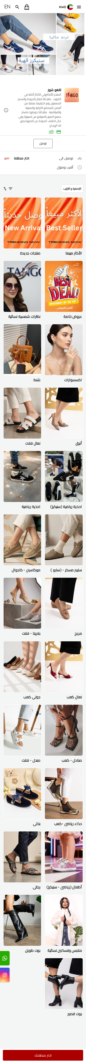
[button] (43, 110)
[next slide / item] (82, 49)
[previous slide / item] (3, 49)
